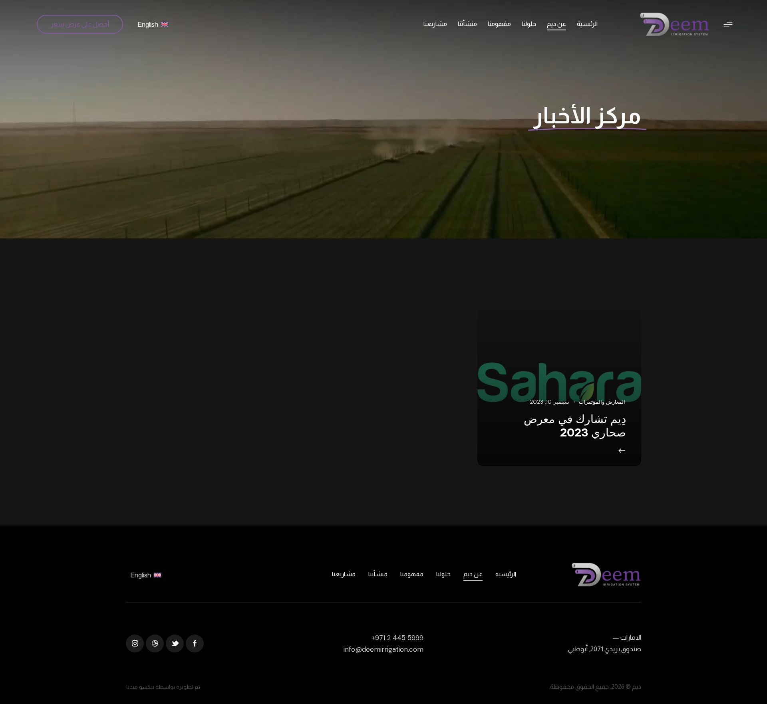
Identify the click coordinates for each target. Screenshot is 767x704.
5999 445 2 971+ (397, 637)
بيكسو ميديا (140, 687)
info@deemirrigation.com (383, 649)
